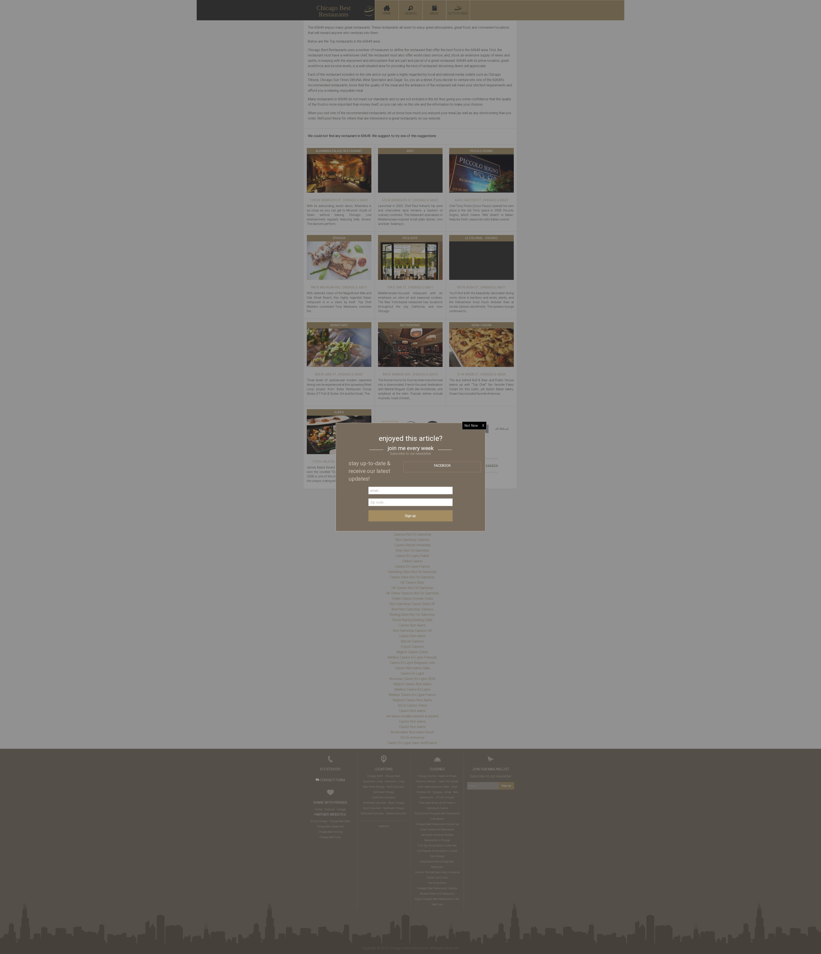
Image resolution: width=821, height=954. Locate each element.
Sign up (410, 516)
